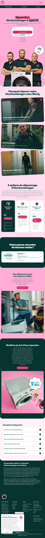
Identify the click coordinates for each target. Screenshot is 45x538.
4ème (34, 475)
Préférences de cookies (22, 535)
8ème (9, 476)
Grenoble (31, 476)
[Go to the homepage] (4, 496)
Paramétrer (7, 532)
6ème (5, 476)
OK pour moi (18, 532)
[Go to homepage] (2, 3)
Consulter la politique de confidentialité (8, 528)
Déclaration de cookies (17, 528)
